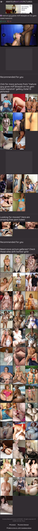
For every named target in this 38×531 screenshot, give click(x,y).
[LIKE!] (1, 21)
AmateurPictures (19, 1)
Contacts (13, 525)
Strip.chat (23, 13)
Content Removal (24, 525)
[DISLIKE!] (8, 21)
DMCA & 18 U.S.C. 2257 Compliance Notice (19, 528)
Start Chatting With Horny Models (25, 8)
